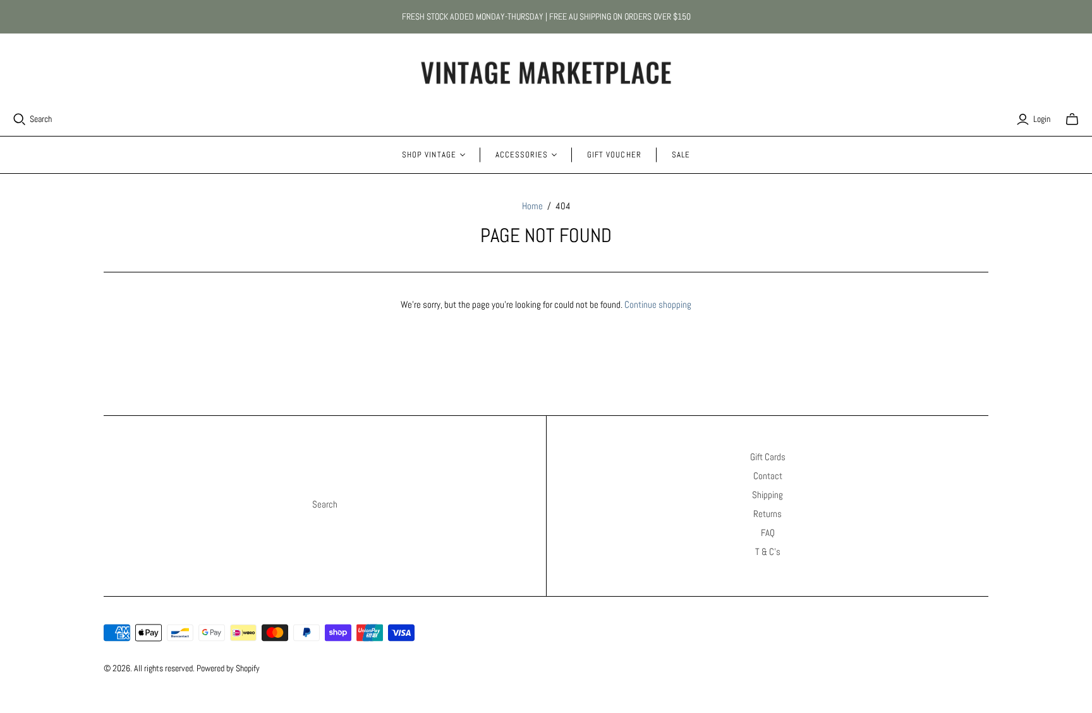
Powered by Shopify (228, 668)
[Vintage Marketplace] (546, 73)
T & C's (767, 551)
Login (1041, 119)
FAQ (768, 533)
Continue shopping (657, 304)
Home (532, 206)
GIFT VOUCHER (614, 154)
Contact (767, 476)
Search (41, 119)
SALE (681, 154)
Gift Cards (768, 457)
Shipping (767, 495)
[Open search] (19, 119)
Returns (767, 514)
